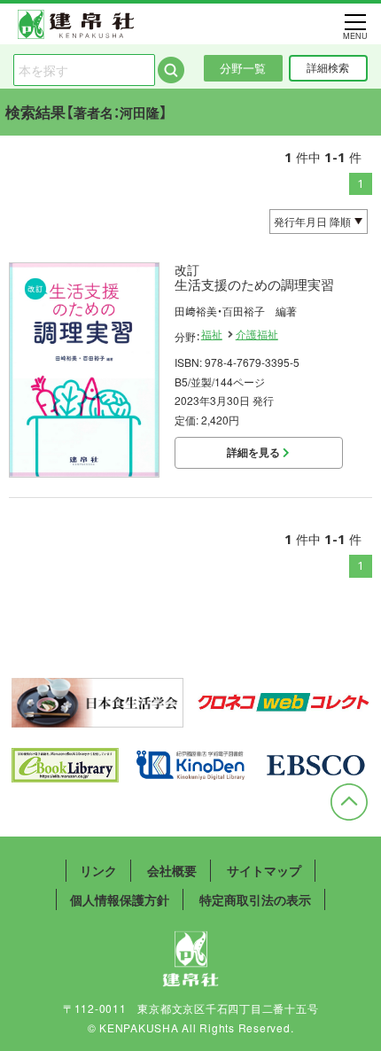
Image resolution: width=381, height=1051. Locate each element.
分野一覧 (243, 67)
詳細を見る (255, 452)
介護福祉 (257, 334)
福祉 (211, 334)
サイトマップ (264, 870)
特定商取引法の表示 (255, 899)
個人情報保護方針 (119, 899)
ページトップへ (349, 802)
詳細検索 (328, 67)
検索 (171, 70)
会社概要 (172, 870)
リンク (98, 870)
